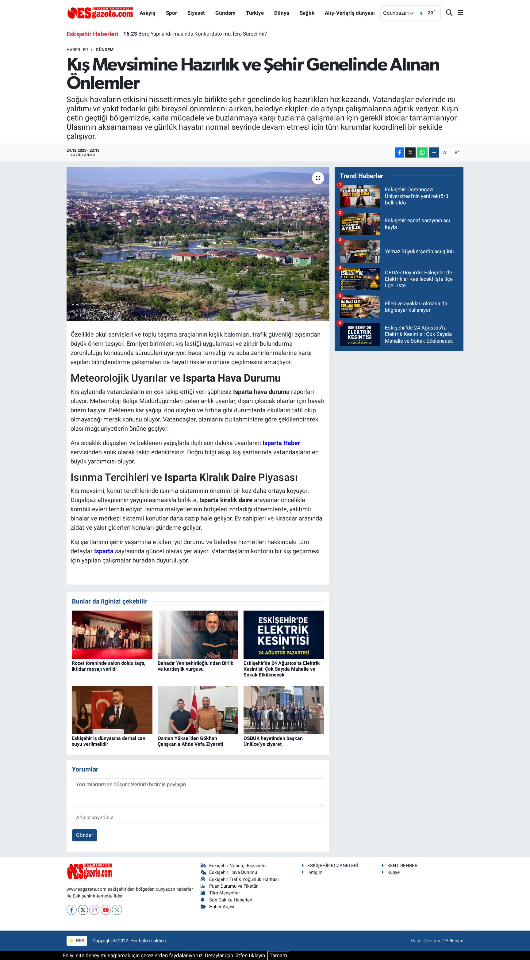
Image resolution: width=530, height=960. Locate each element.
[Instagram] (94, 910)
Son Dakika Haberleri (230, 900)
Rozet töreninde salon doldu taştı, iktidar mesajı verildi (108, 666)
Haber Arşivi (221, 906)
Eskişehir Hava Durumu (233, 872)
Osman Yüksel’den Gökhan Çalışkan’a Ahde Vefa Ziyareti (190, 741)
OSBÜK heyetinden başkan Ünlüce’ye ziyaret (273, 741)
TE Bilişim (453, 940)
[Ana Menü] (457, 13)
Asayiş (148, 13)
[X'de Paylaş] (410, 152)
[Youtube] (106, 910)
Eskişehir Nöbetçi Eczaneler (238, 865)
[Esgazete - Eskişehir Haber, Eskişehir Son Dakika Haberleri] (100, 12)
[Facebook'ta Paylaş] (399, 152)
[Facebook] (72, 910)
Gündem (225, 13)
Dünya (281, 13)
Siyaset (196, 13)
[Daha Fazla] (434, 152)
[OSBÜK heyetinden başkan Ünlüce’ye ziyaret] (284, 709)
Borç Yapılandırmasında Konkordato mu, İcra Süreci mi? (195, 34)
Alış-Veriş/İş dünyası (350, 13)
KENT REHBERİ (403, 865)
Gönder (84, 835)
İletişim (315, 872)
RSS (79, 940)
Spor (171, 13)
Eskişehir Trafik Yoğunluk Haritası (244, 879)
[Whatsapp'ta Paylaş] (422, 152)
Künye (393, 872)
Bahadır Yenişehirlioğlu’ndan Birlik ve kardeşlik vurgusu (195, 666)
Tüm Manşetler (224, 893)
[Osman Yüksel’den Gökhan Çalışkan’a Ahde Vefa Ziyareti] (198, 709)
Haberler (77, 49)
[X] (83, 910)
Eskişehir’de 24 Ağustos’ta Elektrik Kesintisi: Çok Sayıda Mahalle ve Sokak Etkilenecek (282, 669)
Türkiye (255, 13)
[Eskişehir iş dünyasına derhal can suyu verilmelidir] (112, 709)
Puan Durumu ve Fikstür (233, 886)
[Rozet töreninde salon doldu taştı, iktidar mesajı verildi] (112, 634)
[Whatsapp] (117, 910)
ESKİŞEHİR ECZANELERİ (332, 865)
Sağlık (307, 13)
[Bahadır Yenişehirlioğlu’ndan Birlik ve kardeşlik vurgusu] (198, 634)
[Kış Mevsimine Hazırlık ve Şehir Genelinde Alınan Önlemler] (198, 244)
